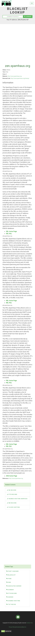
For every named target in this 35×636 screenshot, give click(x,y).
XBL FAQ (9, 303)
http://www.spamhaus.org (15, 76)
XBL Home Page (11, 300)
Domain (11, 589)
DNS (9, 582)
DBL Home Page (11, 444)
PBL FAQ (9, 383)
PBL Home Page (11, 380)
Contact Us (29, 622)
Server (10, 597)
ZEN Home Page (11, 476)
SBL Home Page (11, 231)
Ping (9, 578)
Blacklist (12, 575)
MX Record (12, 503)
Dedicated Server (14, 586)
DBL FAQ (9, 446)
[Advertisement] (17, 42)
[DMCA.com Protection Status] (6, 631)
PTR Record (12, 494)
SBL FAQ (9, 233)
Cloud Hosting (14, 507)
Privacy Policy (12, 627)
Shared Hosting (14, 600)
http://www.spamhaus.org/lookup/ (20, 78)
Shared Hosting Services (17, 498)
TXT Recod (12, 604)
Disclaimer (18, 627)
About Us (24, 627)
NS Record (12, 490)
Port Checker (13, 571)
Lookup (28, 16)
